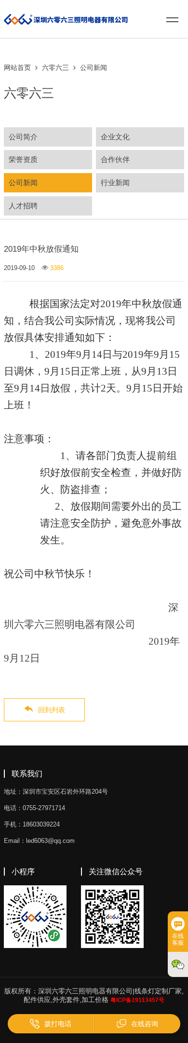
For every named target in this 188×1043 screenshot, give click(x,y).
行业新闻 (115, 182)
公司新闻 (93, 67)
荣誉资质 (23, 159)
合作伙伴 (115, 159)
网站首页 (17, 67)
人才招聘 (23, 206)
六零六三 (55, 67)
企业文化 (115, 137)
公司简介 (23, 137)
